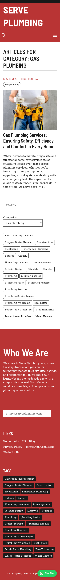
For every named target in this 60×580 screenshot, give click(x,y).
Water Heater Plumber (18, 316)
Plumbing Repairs (39, 282)
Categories (10, 217)
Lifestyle (33, 269)
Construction (45, 242)
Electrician (11, 248)
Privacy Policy (12, 446)
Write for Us (11, 452)
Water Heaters (44, 316)
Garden (22, 255)
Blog (32, 441)
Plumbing (11, 275)
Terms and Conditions (40, 446)
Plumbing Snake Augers (19, 296)
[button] (3, 35)
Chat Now (49, 573)
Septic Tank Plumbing (18, 309)
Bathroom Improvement (19, 235)
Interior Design (14, 269)
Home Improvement (17, 262)
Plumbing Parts (14, 282)
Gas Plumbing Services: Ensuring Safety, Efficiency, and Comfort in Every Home (29, 140)
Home (7, 441)
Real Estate (40, 302)
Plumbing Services (16, 289)
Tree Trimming (45, 309)
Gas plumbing (12, 84)
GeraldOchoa (29, 78)
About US (20, 441)
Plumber (48, 269)
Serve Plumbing (23, 16)
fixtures (9, 255)
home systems (42, 262)
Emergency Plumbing (35, 248)
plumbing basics (31, 275)
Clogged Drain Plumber (19, 242)
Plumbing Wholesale (17, 302)
